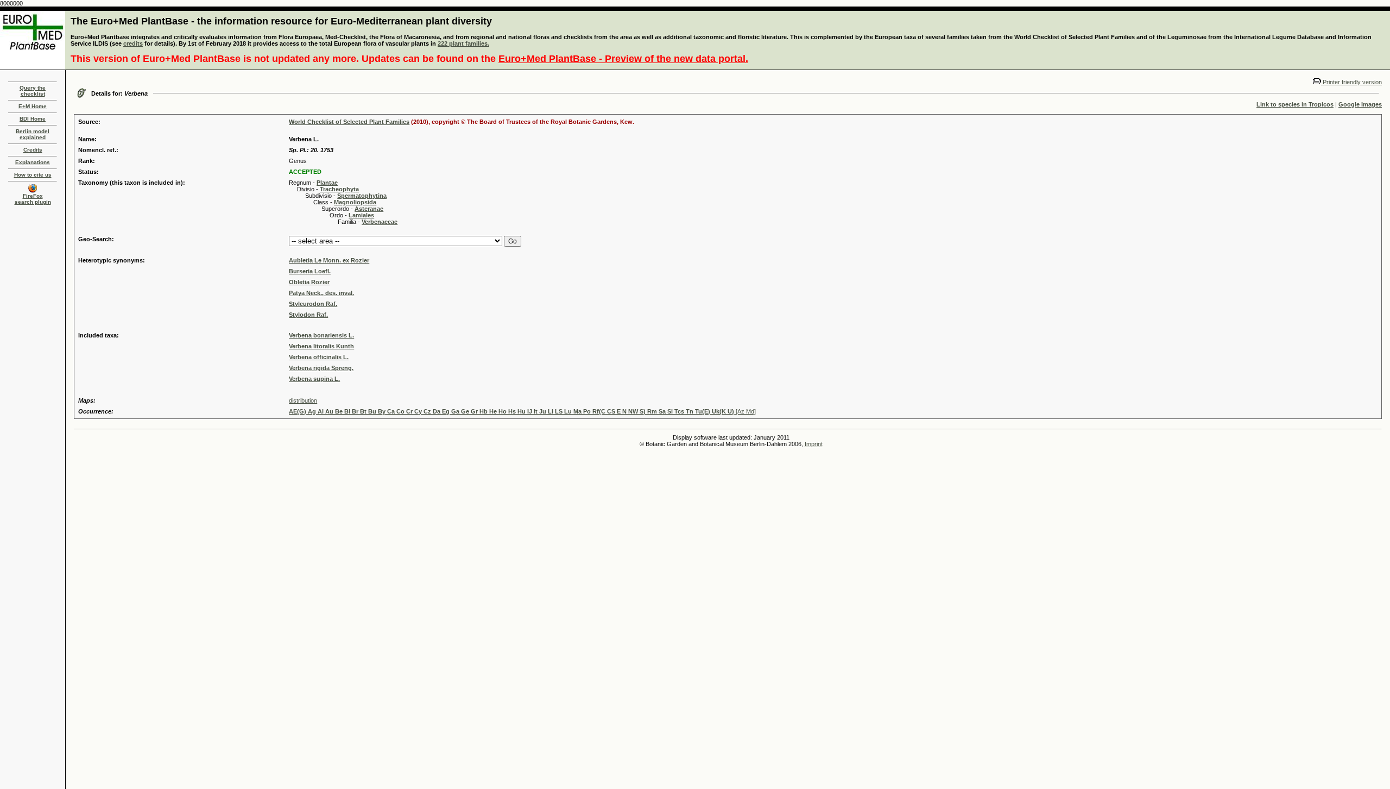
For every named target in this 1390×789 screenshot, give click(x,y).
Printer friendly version (1351, 82)
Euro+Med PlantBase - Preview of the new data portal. (623, 58)
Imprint (814, 444)
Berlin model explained (32, 134)
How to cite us (33, 175)
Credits (32, 150)
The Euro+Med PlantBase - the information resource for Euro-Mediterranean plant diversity (281, 21)
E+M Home (32, 106)
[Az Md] (522, 411)
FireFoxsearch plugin (33, 199)
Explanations (32, 162)
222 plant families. (463, 43)
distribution (303, 400)
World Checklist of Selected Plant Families (349, 121)
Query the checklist (33, 91)
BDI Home (33, 119)
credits (133, 43)
